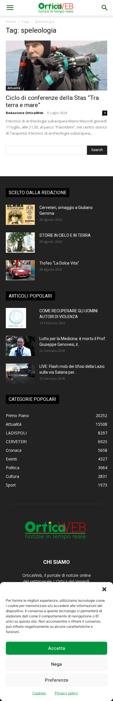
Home (11, 21)
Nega (56, 664)
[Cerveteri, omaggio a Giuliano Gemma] (20, 215)
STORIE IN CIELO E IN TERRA (65, 235)
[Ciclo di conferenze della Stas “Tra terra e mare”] (56, 66)
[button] (104, 589)
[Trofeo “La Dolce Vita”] (20, 270)
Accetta (56, 648)
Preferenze (56, 680)
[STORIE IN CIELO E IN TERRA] (20, 242)
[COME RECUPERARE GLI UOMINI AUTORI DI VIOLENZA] (16, 318)
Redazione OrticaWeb (24, 113)
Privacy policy (66, 693)
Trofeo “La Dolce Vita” (59, 263)
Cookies (39, 693)
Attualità (14, 88)
